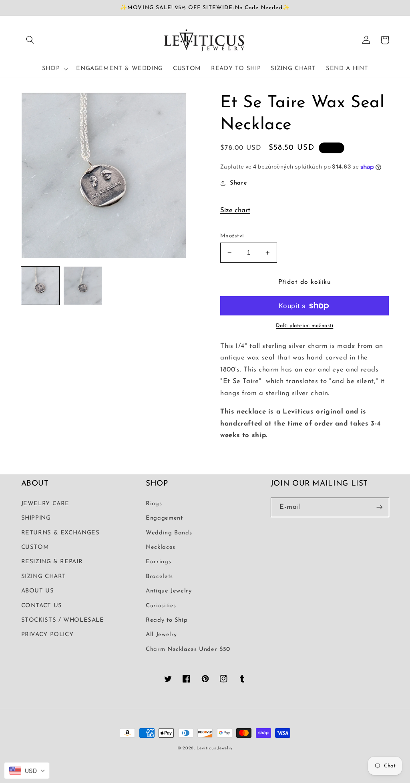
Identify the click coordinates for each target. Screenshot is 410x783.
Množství (231, 236)
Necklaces (160, 547)
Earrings (158, 562)
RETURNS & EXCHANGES (60, 533)
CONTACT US (41, 606)
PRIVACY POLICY (47, 635)
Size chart (235, 210)
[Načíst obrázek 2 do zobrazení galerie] (83, 286)
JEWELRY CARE (45, 504)
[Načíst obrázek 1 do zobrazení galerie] (40, 286)
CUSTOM (35, 547)
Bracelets (159, 577)
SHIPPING (36, 518)
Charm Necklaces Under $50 (188, 649)
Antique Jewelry (168, 591)
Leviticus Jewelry (215, 748)
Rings (154, 504)
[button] (30, 40)
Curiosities (161, 606)
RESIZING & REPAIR (52, 562)
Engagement (164, 518)
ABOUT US (37, 591)
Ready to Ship (166, 620)
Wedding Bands (169, 533)
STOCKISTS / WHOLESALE (62, 620)
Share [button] (238, 183)
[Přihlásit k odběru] (379, 507)
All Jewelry (161, 635)
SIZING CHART (43, 577)
